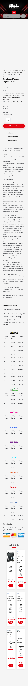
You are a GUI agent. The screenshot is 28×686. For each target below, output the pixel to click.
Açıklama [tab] (10, 133)
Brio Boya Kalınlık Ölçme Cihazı (16, 101)
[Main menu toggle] (14, 12)
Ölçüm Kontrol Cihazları (13, 97)
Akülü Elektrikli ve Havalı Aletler (11, 95)
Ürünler (12, 70)
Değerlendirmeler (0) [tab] (13, 136)
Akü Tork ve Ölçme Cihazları (16, 93)
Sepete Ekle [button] (11, 586)
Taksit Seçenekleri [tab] (12, 140)
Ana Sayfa (5, 70)
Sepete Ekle (14, 126)
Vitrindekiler (6, 99)
